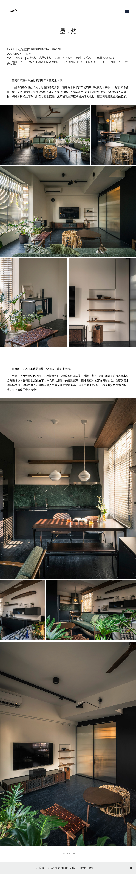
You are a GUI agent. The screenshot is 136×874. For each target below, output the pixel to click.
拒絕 (91, 867)
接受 (83, 867)
